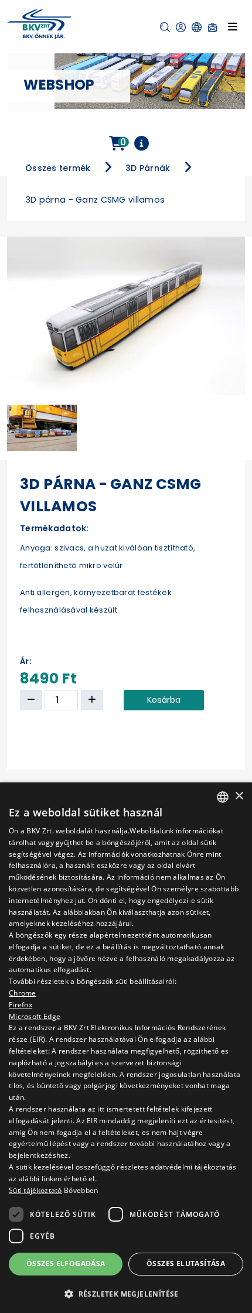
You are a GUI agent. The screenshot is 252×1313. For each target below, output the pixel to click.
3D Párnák (148, 168)
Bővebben (81, 1190)
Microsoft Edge (34, 1016)
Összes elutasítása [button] (186, 1263)
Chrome (22, 993)
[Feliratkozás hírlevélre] (212, 27)
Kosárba (164, 700)
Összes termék (58, 168)
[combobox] (223, 797)
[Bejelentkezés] (181, 27)
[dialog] (126, 1047)
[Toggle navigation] (232, 26)
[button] (165, 27)
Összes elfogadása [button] (65, 1263)
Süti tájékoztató (35, 1190)
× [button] (238, 796)
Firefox (20, 1005)
